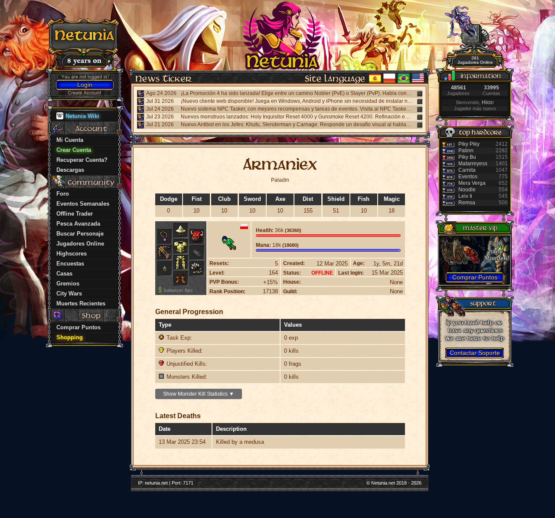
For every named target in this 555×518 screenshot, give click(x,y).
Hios (487, 102)
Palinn (465, 151)
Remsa (466, 203)
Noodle (467, 190)
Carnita (467, 170)
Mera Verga (472, 183)
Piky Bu (467, 157)
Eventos (467, 177)
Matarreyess (472, 164)
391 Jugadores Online (475, 60)
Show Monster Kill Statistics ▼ (198, 394)
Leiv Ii (465, 196)
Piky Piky (469, 144)
